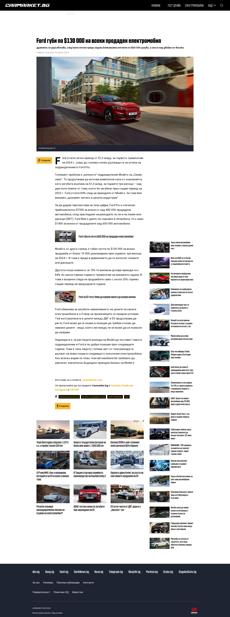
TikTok (74, 389)
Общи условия (56, 613)
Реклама (48, 582)
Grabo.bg (168, 571)
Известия (77, 592)
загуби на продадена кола (93, 396)
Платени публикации (68, 582)
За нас (36, 582)
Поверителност (41, 592)
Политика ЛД (61, 592)
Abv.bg (36, 571)
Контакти (88, 582)
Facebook (127, 385)
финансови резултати (69, 396)
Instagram (61, 389)
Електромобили (194, 5)
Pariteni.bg (152, 571)
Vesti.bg (64, 571)
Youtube (115, 385)
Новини (155, 5)
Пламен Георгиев (45, 52)
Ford (127, 396)
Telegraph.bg (116, 571)
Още (210, 5)
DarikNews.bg (81, 571)
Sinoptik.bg (134, 571)
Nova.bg (99, 571)
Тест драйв (174, 5)
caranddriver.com (92, 380)
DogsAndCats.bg (187, 571)
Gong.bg (49, 571)
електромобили (115, 396)
